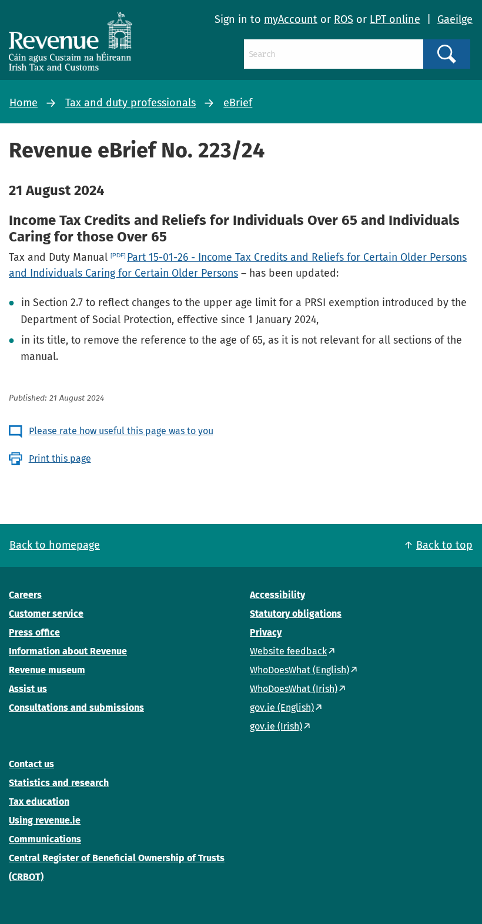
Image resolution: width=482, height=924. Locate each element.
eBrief (237, 102)
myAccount (290, 19)
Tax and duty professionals (130, 102)
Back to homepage (54, 545)
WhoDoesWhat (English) (299, 670)
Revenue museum (47, 670)
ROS (343, 19)
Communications (45, 839)
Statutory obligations (296, 613)
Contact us (31, 764)
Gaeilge (455, 19)
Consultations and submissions (76, 707)
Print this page (60, 458)
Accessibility (277, 594)
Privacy (266, 632)
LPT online (395, 19)
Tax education (39, 801)
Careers (25, 594)
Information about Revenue (68, 651)
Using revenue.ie (45, 820)
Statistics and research (59, 782)
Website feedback (288, 651)
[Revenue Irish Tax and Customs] (70, 41)
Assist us (28, 688)
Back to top (444, 545)
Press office (34, 632)
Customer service (46, 613)
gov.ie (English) (282, 707)
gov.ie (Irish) (276, 726)
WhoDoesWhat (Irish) (293, 688)
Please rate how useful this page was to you (121, 430)
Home (23, 102)
